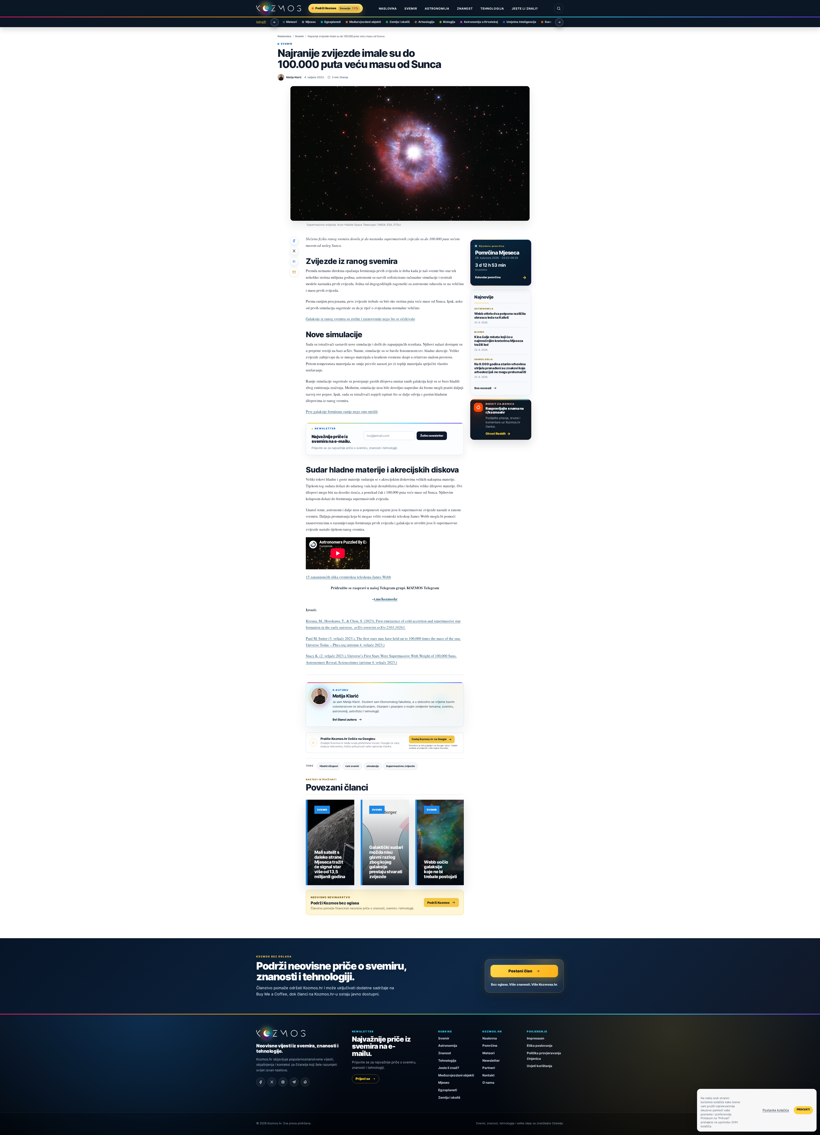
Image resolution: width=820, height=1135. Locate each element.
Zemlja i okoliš (396, 22)
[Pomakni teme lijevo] (275, 22)
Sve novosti (482, 388)
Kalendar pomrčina (500, 277)
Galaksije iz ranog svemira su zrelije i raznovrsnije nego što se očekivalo (360, 318)
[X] (271, 1082)
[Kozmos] (278, 8)
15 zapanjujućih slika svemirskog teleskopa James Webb (348, 576)
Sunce (545, 22)
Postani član (520, 971)
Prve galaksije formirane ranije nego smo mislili (342, 411)
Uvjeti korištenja (539, 1066)
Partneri (488, 1068)
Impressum (535, 1038)
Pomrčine (489, 1046)
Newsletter (491, 1060)
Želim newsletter (431, 435)
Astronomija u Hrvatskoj (477, 22)
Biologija (445, 22)
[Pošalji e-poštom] (294, 272)
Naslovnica (284, 36)
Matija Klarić (345, 696)
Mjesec (307, 22)
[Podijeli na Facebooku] (294, 241)
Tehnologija (492, 8)
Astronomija (437, 8)
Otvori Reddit (496, 433)
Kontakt (488, 1075)
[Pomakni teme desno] (559, 22)
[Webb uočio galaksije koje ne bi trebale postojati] (440, 842)
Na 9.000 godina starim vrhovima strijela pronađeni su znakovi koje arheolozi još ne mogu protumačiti (500, 368)
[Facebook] (260, 1082)
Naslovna (388, 8)
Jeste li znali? (525, 8)
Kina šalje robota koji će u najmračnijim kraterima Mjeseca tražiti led (498, 341)
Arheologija (423, 22)
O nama (488, 1083)
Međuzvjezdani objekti (361, 22)
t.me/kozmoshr (386, 599)
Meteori (288, 22)
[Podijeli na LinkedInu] (294, 261)
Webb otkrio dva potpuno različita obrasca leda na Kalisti (500, 315)
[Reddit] (305, 1082)
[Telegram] (294, 1082)
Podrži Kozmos (438, 902)
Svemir (410, 8)
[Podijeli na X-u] (294, 251)
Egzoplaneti (329, 22)
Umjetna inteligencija (518, 22)
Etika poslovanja (539, 1046)
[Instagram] (282, 1082)
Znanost (465, 8)
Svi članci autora (344, 719)
